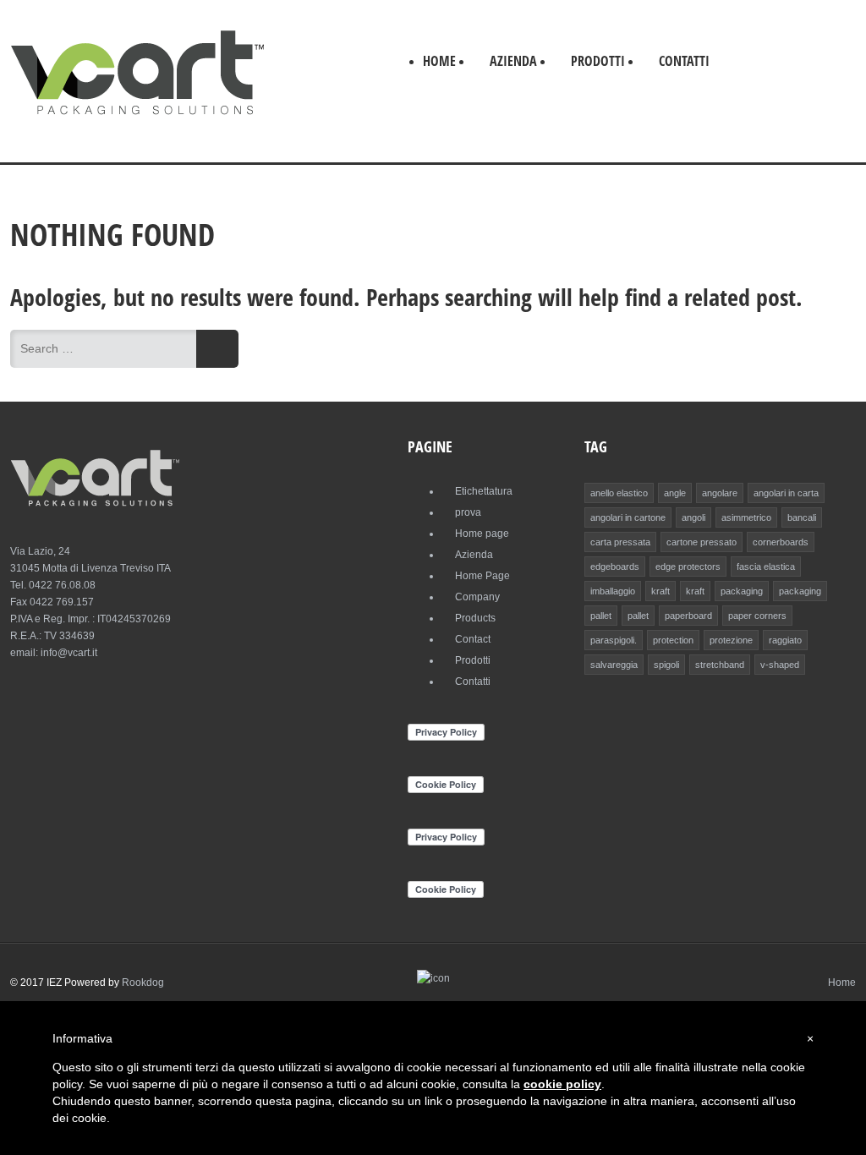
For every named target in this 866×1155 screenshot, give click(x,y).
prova (468, 512)
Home (439, 61)
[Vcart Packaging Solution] (137, 114)
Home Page (482, 576)
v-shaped (779, 665)
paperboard (688, 615)
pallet (600, 615)
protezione (731, 640)
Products (475, 618)
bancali (801, 517)
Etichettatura (483, 491)
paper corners (757, 615)
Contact (473, 639)
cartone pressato (701, 542)
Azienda (513, 61)
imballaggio (612, 591)
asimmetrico (746, 517)
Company (477, 597)
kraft (660, 591)
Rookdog (143, 982)
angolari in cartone (628, 517)
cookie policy (562, 1084)
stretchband (719, 665)
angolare (719, 493)
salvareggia (614, 665)
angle (675, 493)
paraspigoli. (613, 640)
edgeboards (614, 566)
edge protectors (688, 566)
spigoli (666, 665)
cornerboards (780, 542)
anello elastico (619, 493)
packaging (742, 591)
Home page (482, 533)
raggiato (785, 640)
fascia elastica (766, 566)
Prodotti (598, 61)
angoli (693, 517)
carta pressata (620, 542)
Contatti (684, 61)
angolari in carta (786, 493)
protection (673, 640)
